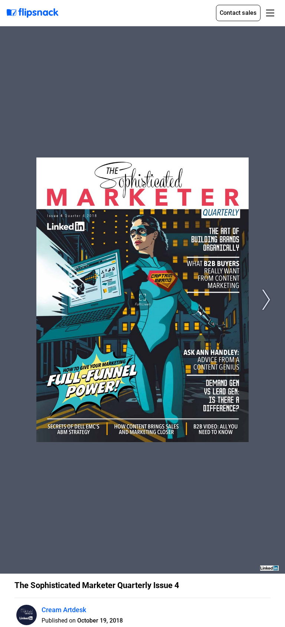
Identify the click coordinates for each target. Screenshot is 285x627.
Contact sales (238, 12)
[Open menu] (270, 13)
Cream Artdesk (64, 610)
